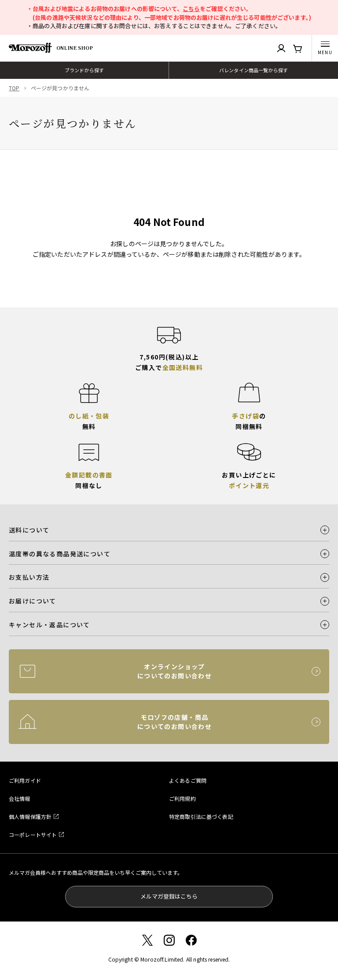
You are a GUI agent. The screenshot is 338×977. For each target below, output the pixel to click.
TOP (14, 88)
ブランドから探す (84, 70)
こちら (191, 8)
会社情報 (19, 798)
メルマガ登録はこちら (169, 896)
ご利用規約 (182, 798)
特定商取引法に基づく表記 (201, 816)
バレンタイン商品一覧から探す (253, 70)
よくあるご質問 (187, 780)
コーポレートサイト (33, 834)
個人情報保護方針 (30, 816)
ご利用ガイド (25, 780)
